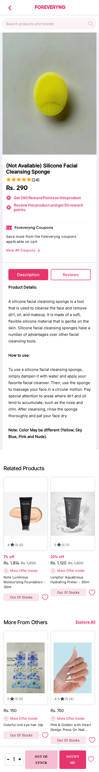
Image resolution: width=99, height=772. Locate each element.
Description (28, 274)
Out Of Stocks (21, 597)
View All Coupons (20, 250)
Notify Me (72, 760)
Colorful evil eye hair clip (23, 725)
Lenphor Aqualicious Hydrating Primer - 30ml (70, 579)
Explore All (85, 622)
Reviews (71, 274)
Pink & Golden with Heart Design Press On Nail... (71, 727)
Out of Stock (41, 760)
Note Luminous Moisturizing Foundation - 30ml (25, 582)
